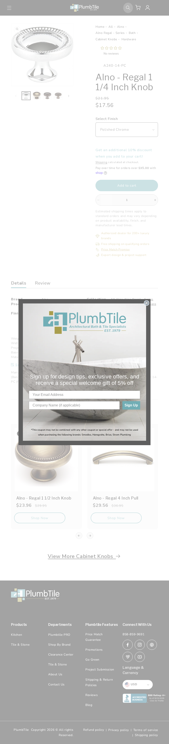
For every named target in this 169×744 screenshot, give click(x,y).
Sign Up (131, 405)
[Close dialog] (146, 303)
